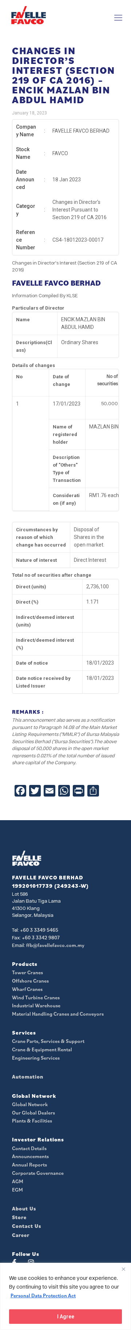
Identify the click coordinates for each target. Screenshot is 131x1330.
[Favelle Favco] (28, 15)
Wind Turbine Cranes (36, 997)
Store (19, 1217)
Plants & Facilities (32, 1120)
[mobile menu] (118, 17)
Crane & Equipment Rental (42, 1049)
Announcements (30, 1156)
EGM (17, 1189)
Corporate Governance (38, 1173)
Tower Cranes (27, 972)
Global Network (30, 1104)
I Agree (65, 1316)
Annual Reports (29, 1164)
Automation (27, 1076)
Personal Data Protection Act (43, 1295)
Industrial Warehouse (36, 1005)
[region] (65, 1296)
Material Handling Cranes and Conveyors (58, 1014)
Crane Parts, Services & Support (48, 1041)
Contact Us (26, 1226)
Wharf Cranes (27, 989)
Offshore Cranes (30, 981)
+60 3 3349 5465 (39, 930)
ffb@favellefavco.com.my (55, 945)
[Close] (123, 1269)
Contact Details (29, 1148)
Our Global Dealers (33, 1112)
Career (20, 1235)
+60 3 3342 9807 (41, 937)
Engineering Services (36, 1058)
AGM (17, 1181)
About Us (24, 1208)
